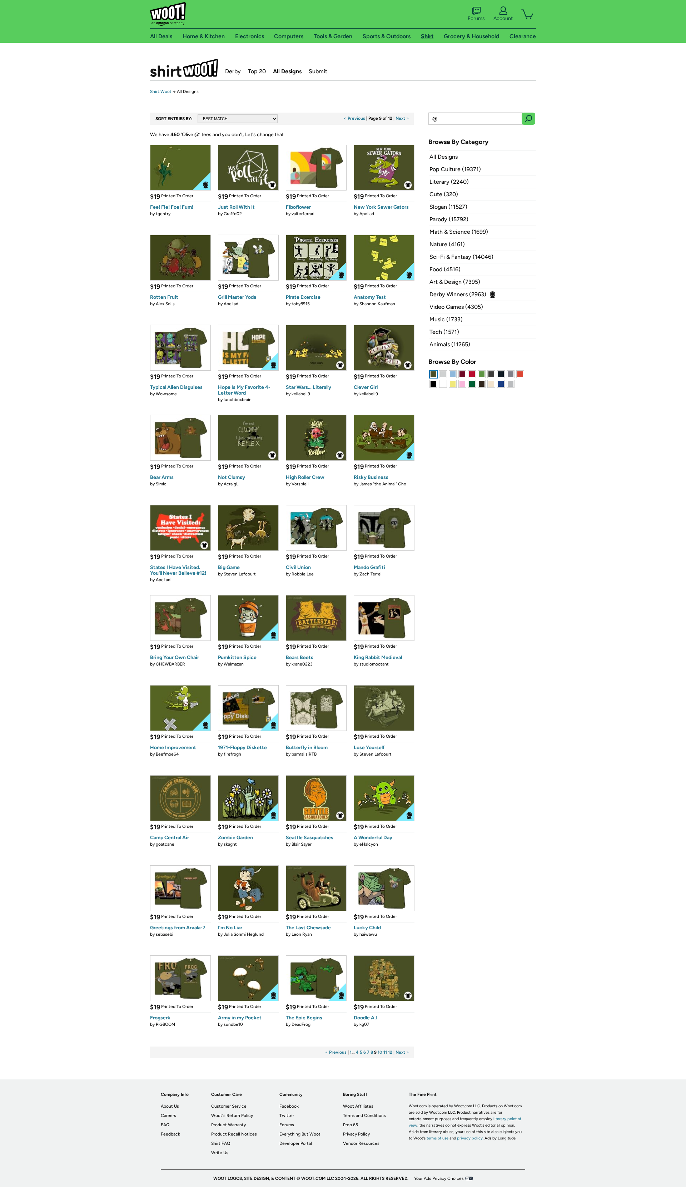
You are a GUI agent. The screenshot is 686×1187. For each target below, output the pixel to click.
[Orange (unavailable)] (520, 374)
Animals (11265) (449, 344)
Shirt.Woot (184, 68)
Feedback (170, 1134)
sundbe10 (233, 1024)
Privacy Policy (356, 1134)
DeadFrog (301, 1024)
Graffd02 (233, 213)
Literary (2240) (449, 181)
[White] (443, 384)
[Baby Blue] (453, 374)
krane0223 (302, 664)
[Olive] (433, 374)
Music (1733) (446, 319)
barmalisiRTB (304, 754)
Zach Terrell (371, 574)
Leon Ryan (302, 934)
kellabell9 (301, 393)
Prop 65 (350, 1124)
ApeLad (366, 213)
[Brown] (481, 384)
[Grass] (481, 374)
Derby (233, 71)
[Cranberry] (462, 374)
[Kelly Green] (472, 384)
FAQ (165, 1124)
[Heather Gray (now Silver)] (510, 384)
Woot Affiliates (358, 1106)
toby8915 (301, 303)
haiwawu (368, 934)
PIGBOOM (165, 1024)
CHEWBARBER (170, 664)
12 (390, 1052)
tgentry (163, 213)
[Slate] (510, 374)
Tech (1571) (444, 331)
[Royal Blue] (501, 384)
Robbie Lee (303, 574)
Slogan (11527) (448, 206)
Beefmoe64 (167, 754)
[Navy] (501, 374)
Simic (161, 483)
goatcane (165, 844)
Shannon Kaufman (377, 303)
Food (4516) (445, 269)
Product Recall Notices (234, 1134)
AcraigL (231, 483)
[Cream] (491, 384)
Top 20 (257, 71)
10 (380, 1052)
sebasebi (164, 934)
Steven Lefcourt (240, 574)
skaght (230, 844)
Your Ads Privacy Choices (439, 1178)
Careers (168, 1115)
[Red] (472, 374)
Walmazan (234, 664)
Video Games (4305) (456, 306)
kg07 (364, 1024)
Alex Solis (165, 303)
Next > (402, 118)
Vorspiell (300, 483)
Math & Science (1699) (458, 231)
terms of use (437, 1138)
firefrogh (232, 754)
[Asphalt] (491, 374)
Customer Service (229, 1106)
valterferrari (303, 213)
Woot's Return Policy (232, 1115)
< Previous (354, 118)
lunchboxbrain (238, 399)
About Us (170, 1106)
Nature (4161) (447, 244)
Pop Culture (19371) (455, 169)
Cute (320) (443, 194)
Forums (476, 18)
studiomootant (374, 664)
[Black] (433, 384)
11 (385, 1052)
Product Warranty (228, 1124)
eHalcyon (368, 844)
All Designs (287, 71)
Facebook (289, 1106)
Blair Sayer (302, 844)
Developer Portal (295, 1143)
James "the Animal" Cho (382, 483)
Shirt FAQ (220, 1143)
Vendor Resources (361, 1143)
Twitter (286, 1115)
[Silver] (443, 374)
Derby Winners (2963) (457, 294)
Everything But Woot (299, 1134)
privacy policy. (470, 1138)
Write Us (219, 1152)
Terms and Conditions (364, 1115)
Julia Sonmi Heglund (244, 934)
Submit (318, 71)
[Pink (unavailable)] (462, 384)
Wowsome (166, 393)
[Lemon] (453, 384)
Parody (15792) (448, 219)
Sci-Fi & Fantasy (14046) (461, 256)
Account (503, 18)
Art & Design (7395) (454, 281)
